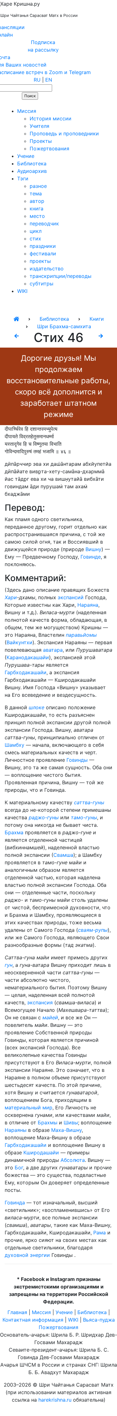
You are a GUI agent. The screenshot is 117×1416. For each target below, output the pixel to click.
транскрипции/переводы (60, 276)
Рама (99, 1232)
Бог (19, 1167)
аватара (53, 650)
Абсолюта (73, 1160)
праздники (43, 246)
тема (36, 193)
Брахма (14, 832)
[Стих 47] (101, 336)
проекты (40, 261)
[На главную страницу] (8, 103)
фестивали (43, 253)
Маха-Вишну (66, 1130)
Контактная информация (32, 1320)
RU (37, 80)
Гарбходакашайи (25, 672)
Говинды (77, 760)
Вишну (93, 549)
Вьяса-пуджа (99, 1320)
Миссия (26, 111)
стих (35, 238)
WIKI (22, 291)
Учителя (39, 126)
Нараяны (16, 1130)
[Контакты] (44, 103)
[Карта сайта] (26, 103)
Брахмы (47, 1122)
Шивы (71, 1122)
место (37, 216)
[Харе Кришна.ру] (16, 319)
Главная (17, 1312)
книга (36, 208)
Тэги (22, 178)
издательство (47, 268)
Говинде (90, 557)
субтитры (41, 283)
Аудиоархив (32, 171)
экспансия (40, 1002)
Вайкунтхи (19, 642)
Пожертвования (49, 148)
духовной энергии (27, 1255)
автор (37, 201)
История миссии (50, 118)
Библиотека (31, 163)
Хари (11, 597)
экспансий (71, 597)
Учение (25, 156)
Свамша (63, 855)
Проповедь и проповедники (64, 133)
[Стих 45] (16, 336)
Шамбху (14, 745)
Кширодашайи (41, 1152)
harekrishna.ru (54, 1400)
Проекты (41, 141)
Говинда (15, 1202)
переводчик (44, 223)
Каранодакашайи (28, 657)
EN (48, 80)
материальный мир (28, 1107)
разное (38, 186)
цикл (35, 231)
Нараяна (87, 605)
